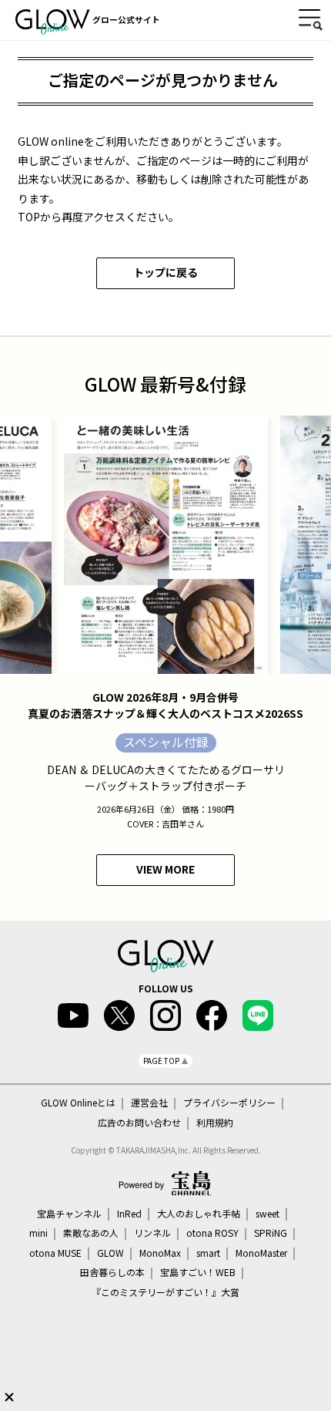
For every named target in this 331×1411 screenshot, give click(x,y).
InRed (129, 1213)
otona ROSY (212, 1233)
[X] (119, 1015)
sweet (267, 1213)
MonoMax (160, 1253)
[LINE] (257, 1015)
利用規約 (214, 1122)
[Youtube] (73, 1015)
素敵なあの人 (91, 1233)
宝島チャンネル (69, 1213)
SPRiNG (270, 1233)
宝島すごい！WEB (198, 1272)
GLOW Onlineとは (78, 1102)
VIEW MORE (165, 869)
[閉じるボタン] (9, 1397)
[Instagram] (165, 1015)
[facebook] (211, 1015)
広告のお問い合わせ (139, 1122)
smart (208, 1253)
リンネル (152, 1233)
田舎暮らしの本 (112, 1272)
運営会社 (149, 1102)
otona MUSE (55, 1253)
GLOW (110, 1253)
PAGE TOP (161, 1060)
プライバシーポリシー (229, 1102)
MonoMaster (261, 1253)
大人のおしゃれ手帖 (198, 1213)
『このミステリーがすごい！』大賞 (165, 1292)
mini (38, 1233)
